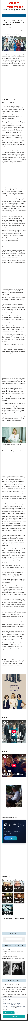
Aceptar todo (14, 1016)
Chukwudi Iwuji (18, 30)
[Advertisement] (14, 83)
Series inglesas (5, 36)
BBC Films (11, 30)
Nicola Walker (19, 34)
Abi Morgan (10, 27)
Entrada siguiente (19, 918)
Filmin (3, 32)
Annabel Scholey (18, 27)
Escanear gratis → (10, 838)
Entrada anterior (8, 918)
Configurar (20, 1012)
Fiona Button (9, 32)
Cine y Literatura (8, 53)
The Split (20, 36)
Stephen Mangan (13, 36)
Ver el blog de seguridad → (10, 840)
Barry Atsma (5, 30)
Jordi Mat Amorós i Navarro (8, 34)
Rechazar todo (8, 1012)
